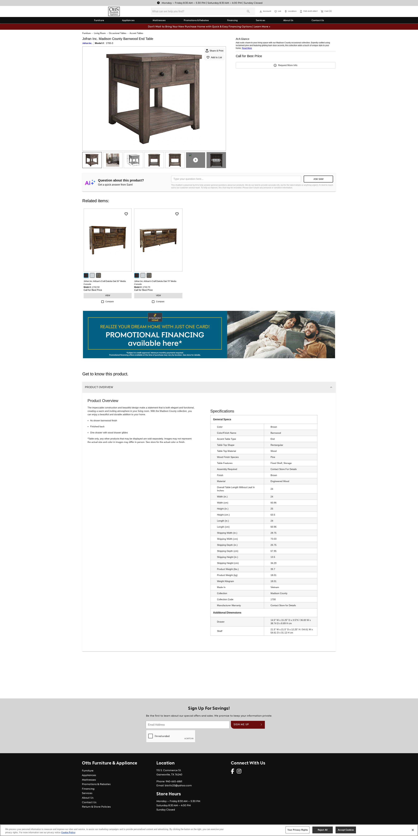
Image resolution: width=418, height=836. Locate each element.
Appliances (128, 20)
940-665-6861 (174, 781)
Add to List (216, 57)
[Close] (412, 830)
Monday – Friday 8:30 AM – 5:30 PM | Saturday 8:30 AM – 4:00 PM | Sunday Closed (211, 3)
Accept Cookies (346, 830)
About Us (288, 20)
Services (260, 20)
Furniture (99, 20)
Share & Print (216, 50)
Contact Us (318, 20)
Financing (232, 20)
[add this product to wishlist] (126, 214)
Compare (109, 301)
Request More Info (287, 65)
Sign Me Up (241, 724)
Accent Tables (136, 33)
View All (216, 160)
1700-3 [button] (109, 43)
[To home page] (114, 11)
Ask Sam (318, 179)
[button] (261, 11)
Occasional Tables (117, 33)
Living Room (100, 33)
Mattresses (159, 20)
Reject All (323, 830)
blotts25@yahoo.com (178, 785)
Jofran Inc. (87, 43)
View (107, 295)
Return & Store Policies (96, 807)
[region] (209, 830)
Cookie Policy (68, 832)
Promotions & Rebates (196, 20)
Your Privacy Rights (297, 830)
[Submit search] (248, 11)
